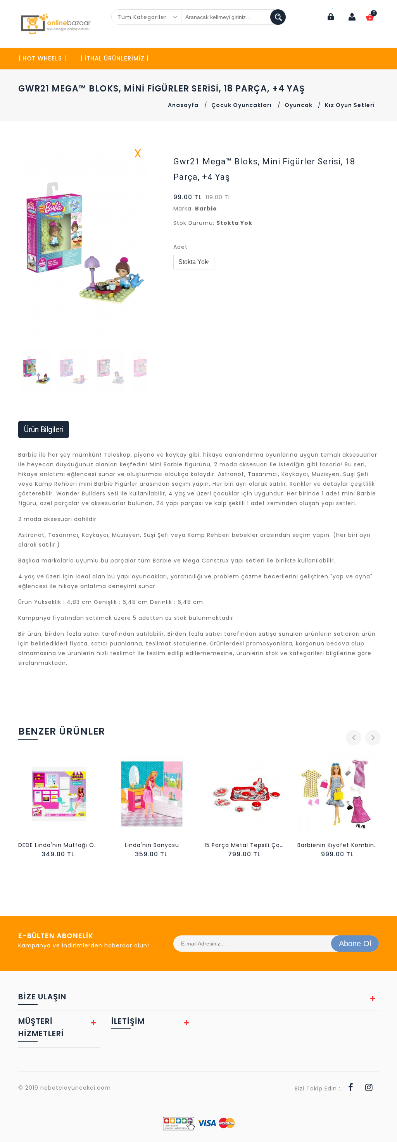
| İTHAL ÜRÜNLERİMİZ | (114, 58)
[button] (140, 245)
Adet (180, 247)
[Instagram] (369, 1088)
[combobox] (146, 17)
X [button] (138, 155)
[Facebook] (350, 1088)
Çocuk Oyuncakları (241, 105)
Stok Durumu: (193, 223)
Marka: (183, 208)
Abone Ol (355, 943)
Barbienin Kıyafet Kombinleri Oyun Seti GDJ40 (259, 845)
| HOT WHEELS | (42, 58)
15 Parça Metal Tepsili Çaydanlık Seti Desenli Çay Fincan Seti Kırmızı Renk (166, 845)
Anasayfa (183, 105)
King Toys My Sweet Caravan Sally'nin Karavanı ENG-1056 (353, 845)
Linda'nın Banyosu (74, 845)
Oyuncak (299, 105)
